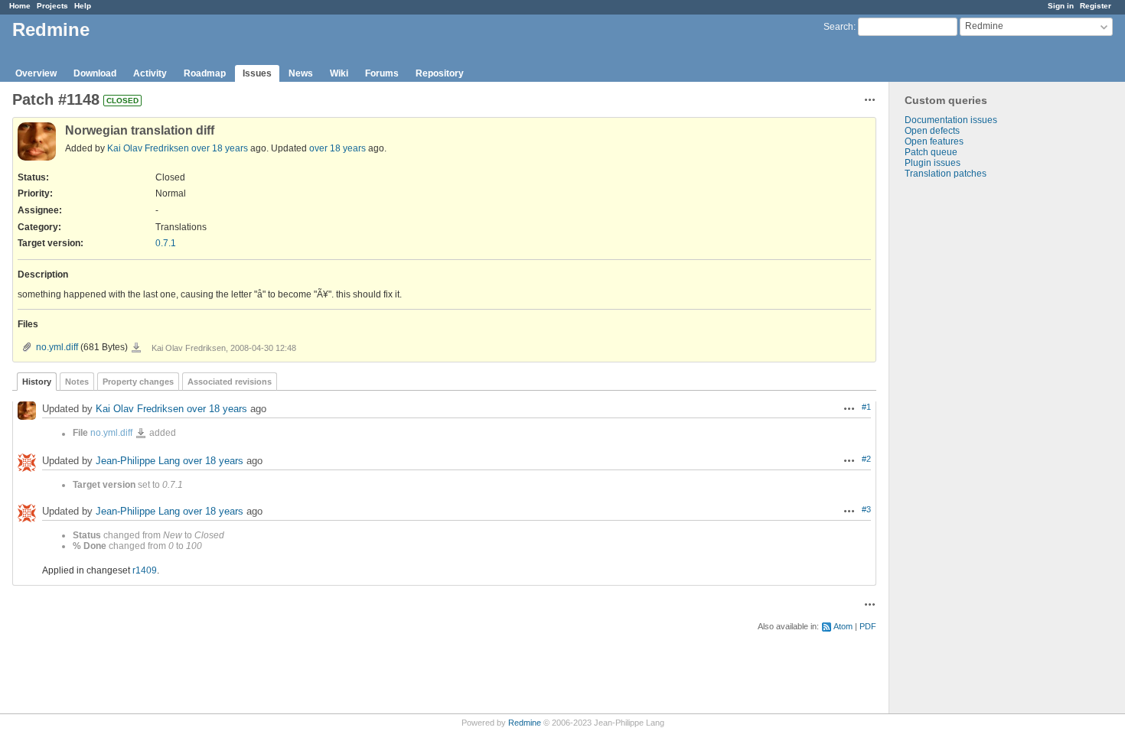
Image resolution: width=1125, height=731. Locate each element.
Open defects (932, 130)
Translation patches (945, 173)
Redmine (524, 722)
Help (82, 6)
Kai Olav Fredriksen (148, 148)
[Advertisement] (966, 419)
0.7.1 (165, 243)
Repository (440, 73)
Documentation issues (951, 120)
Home (20, 6)
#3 (866, 509)
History (36, 381)
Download (94, 73)
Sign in (1061, 6)
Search (838, 26)
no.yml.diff (57, 347)
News (301, 73)
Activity (150, 73)
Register (1095, 6)
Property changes (138, 381)
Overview (36, 73)
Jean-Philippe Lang (138, 461)
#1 (866, 406)
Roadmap (205, 73)
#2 (866, 458)
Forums (382, 73)
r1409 (144, 570)
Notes (77, 381)
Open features (934, 141)
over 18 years (219, 148)
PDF (867, 626)
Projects (52, 6)
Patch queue (931, 152)
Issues (257, 73)
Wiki (339, 73)
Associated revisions (230, 381)
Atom (843, 626)
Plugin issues (932, 163)
